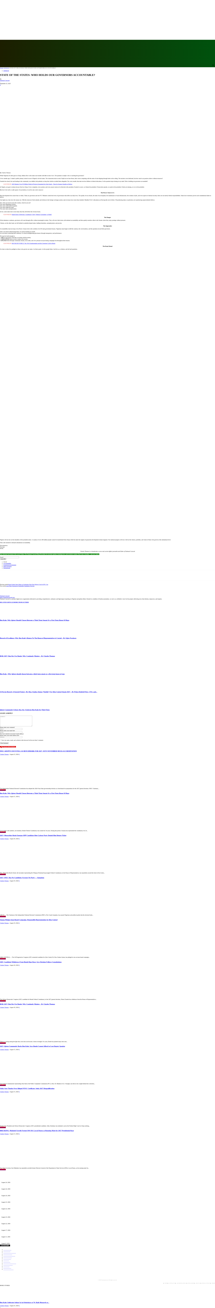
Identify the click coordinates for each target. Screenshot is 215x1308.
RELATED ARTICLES (7, 602)
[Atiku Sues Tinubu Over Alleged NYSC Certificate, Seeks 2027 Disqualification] (29, 1124)
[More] (27, 87)
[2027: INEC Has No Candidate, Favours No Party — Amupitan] (23, 913)
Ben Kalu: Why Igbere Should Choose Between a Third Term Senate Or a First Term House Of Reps (34, 620)
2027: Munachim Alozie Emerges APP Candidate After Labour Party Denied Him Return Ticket (33, 835)
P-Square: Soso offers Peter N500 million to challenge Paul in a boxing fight (20, 1234)
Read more (3, 790)
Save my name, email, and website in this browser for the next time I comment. (22, 740)
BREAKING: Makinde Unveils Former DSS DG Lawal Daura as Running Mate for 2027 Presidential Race (37, 1131)
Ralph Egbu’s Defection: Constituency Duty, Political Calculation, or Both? (32, 214)
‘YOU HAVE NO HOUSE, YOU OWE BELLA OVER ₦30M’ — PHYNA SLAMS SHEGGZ (24, 1214)
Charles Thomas (4, 754)
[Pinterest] (15, 87)
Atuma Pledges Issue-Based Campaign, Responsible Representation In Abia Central (28, 920)
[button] (213, 65)
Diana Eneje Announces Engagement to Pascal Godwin (15, 1221)
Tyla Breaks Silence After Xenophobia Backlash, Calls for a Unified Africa (20, 1227)
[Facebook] (3, 87)
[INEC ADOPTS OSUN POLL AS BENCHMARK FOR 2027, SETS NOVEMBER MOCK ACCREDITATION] (25, 787)
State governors (7, 566)
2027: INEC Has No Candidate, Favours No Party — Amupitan (22, 878)
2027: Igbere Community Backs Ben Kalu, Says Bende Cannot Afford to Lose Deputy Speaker (32, 1046)
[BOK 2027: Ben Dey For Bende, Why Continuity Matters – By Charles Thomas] (9, 653)
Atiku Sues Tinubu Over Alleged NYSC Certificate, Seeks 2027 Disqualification (27, 1088)
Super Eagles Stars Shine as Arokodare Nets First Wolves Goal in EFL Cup (28, 584)
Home (1, 68)
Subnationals (6, 568)
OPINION (6, 68)
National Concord (4, 80)
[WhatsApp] (21, 87)
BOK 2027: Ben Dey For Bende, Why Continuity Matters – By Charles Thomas (27, 656)
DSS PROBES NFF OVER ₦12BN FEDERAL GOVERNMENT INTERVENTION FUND (23, 1179)
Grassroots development (9, 565)
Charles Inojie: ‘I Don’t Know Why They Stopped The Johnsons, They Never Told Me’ (23, 1240)
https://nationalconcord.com (7, 597)
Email (1, 557)
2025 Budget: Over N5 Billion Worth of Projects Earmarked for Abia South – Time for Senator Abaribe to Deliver (42, 184)
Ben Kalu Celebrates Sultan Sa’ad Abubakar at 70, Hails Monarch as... (24, 1302)
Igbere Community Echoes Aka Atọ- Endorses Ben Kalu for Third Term (25, 710)
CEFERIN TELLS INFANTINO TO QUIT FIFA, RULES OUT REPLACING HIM (22, 1192)
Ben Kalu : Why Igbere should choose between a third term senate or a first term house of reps (32, 674)
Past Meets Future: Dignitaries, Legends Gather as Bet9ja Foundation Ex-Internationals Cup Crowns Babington (30, 1186)
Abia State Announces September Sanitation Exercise (20, 586)
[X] (9, 87)
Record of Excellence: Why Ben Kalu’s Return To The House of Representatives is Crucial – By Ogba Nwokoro (38, 638)
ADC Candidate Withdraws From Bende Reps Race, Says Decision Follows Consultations (31, 962)
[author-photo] (4, 594)
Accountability (7, 563)
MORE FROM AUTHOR (21, 602)
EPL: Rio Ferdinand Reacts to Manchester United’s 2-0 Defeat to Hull (19, 1206)
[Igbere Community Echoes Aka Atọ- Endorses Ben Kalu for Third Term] (9, 706)
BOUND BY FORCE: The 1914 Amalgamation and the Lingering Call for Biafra (33, 243)
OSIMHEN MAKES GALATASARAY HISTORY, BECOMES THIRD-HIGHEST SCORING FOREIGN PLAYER (30, 1199)
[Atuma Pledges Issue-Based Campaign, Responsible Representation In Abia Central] (28, 955)
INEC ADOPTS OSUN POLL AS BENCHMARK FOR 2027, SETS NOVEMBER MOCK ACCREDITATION (38, 751)
